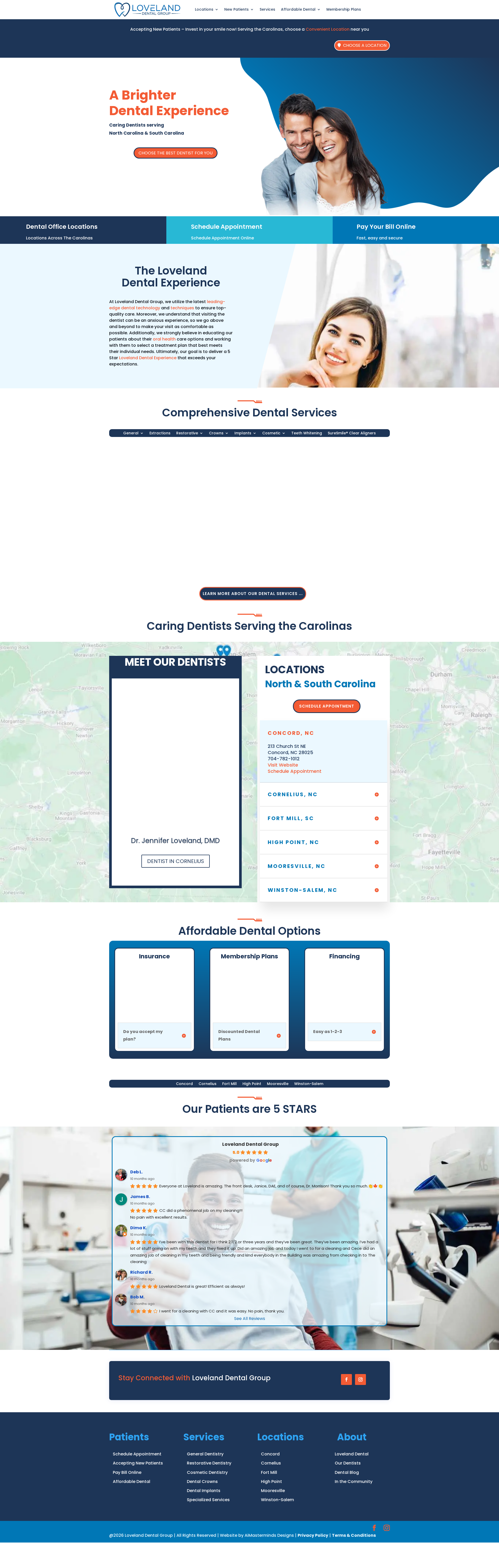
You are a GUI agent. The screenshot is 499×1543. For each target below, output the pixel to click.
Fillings (334, 467)
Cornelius (207, 1084)
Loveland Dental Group (250, 1144)
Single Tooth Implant (253, 518)
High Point (251, 1084)
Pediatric (144, 476)
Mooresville (277, 1084)
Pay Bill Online (127, 1472)
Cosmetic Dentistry (352, 507)
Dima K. (138, 1228)
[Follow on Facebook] (346, 1379)
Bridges (142, 526)
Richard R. (141, 1272)
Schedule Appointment (226, 227)
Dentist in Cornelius (175, 861)
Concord (184, 1084)
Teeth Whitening (306, 433)
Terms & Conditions (354, 1535)
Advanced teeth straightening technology (294, 561)
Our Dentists (348, 1463)
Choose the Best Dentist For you (176, 153)
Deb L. (136, 1172)
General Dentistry (156, 456)
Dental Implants (251, 507)
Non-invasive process (158, 569)
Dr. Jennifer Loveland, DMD (175, 840)
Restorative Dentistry (209, 1463)
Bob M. (137, 1297)
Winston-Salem (308, 1084)
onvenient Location (329, 29)
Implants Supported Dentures (262, 526)
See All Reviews (249, 1319)
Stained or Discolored (157, 561)
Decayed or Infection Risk (257, 476)
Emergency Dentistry (156, 483)
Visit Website (283, 765)
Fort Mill (229, 1084)
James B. (140, 1197)
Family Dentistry (151, 467)
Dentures (336, 476)
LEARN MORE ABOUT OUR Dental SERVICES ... (253, 593)
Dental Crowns (202, 1482)
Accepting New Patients (138, 1463)
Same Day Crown (153, 518)
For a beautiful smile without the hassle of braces (302, 569)
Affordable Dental (131, 1482)
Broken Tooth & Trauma (256, 467)
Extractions (159, 433)
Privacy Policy (313, 1535)
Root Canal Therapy (348, 483)
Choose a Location (364, 45)
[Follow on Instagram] (360, 1379)
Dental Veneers (343, 518)
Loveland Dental (352, 1454)
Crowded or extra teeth (255, 483)
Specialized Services (208, 1500)
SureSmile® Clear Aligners (352, 433)
